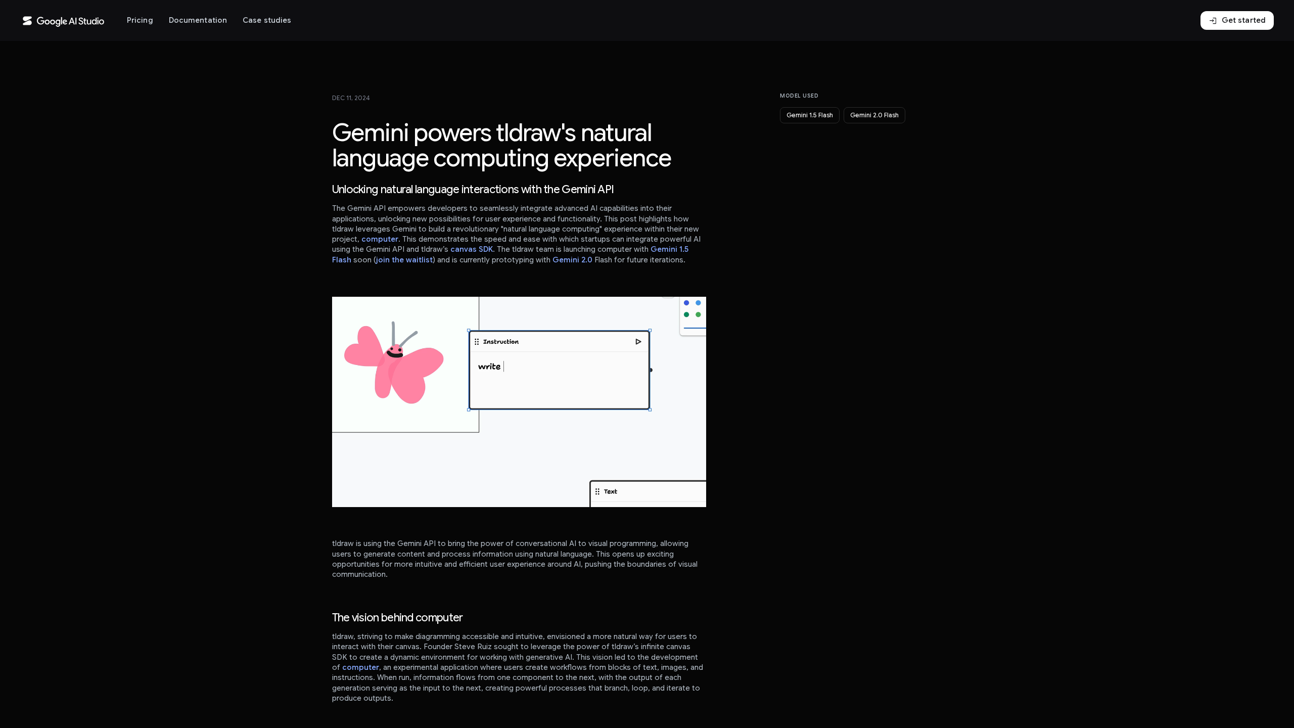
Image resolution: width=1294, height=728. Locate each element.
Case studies (267, 20)
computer (379, 239)
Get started (1237, 20)
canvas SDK (471, 249)
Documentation (198, 20)
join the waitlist (404, 259)
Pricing (140, 20)
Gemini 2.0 (572, 259)
